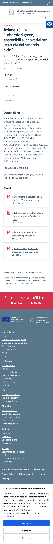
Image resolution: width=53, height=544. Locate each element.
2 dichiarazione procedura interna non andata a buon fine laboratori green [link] (27, 216)
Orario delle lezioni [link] (10, 423)
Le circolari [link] (6, 436)
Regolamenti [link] (7, 378)
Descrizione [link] (9, 95)
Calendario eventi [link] (9, 439)
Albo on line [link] (38, 469)
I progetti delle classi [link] (11, 417)
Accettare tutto (26, 523)
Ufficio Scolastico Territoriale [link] (14, 342)
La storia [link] (5, 385)
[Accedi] (48, 3)
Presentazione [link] (8, 365)
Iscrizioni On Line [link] (9, 349)
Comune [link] (5, 356)
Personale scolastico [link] (11, 394)
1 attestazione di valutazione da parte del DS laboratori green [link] (27, 198)
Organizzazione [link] (8, 382)
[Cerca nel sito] (46, 18)
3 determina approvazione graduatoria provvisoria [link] (24, 234)
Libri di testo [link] (7, 420)
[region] (26, 514)
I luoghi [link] (5, 368)
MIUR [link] (4, 336)
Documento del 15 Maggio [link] (13, 451)
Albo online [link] (10, 79)
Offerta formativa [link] (9, 410)
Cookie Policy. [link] (9, 516)
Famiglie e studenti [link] (10, 397)
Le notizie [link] (6, 433)
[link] (49, 24)
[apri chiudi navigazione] (4, 12)
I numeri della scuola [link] (11, 372)
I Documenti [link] (9, 100)
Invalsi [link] (4, 352)
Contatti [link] (5, 455)
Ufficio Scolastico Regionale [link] (14, 339)
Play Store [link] (38, 303)
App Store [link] (18, 303)
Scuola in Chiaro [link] (9, 346)
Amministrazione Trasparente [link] (15, 469)
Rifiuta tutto (26, 538)
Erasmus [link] (5, 448)
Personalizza (26, 530)
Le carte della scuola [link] (11, 375)
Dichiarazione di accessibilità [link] (31, 474)
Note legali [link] (7, 478)
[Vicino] (50, 486)
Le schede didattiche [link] (11, 413)
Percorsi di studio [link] (9, 401)
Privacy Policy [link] (8, 474)
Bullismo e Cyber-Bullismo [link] (13, 458)
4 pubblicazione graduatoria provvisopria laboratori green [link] (25, 250)
